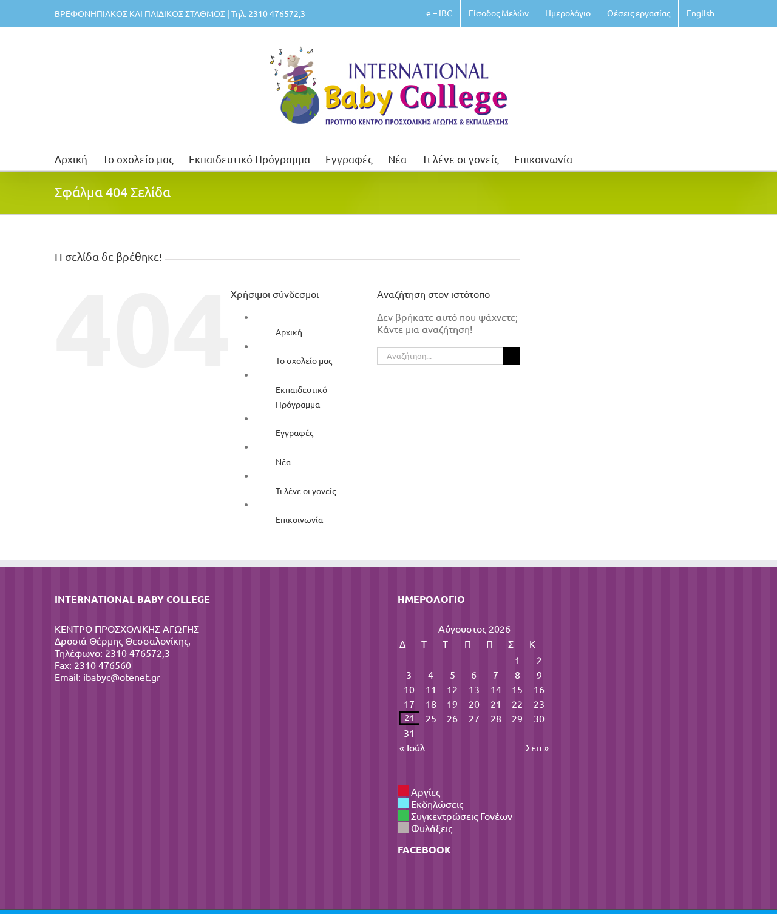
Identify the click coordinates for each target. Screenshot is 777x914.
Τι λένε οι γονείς (306, 490)
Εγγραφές (294, 432)
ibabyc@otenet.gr (121, 677)
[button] (591, 157)
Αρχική (289, 331)
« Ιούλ (412, 747)
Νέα (283, 461)
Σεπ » (537, 747)
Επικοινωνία (299, 519)
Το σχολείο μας (304, 360)
